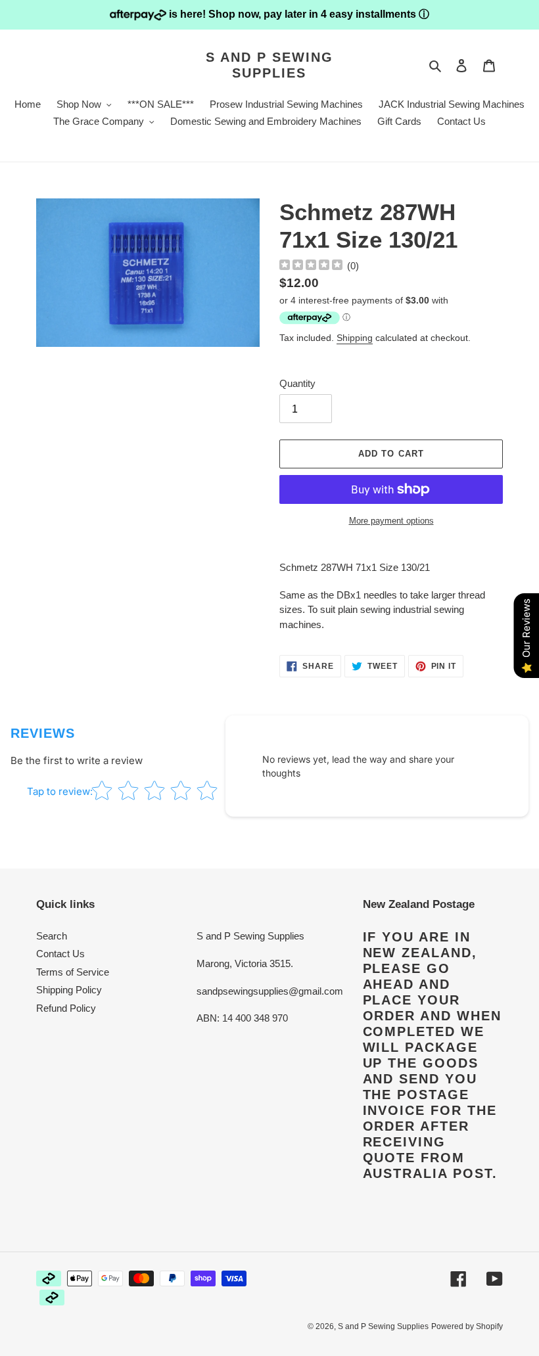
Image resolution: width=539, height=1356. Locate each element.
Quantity (297, 383)
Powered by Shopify (467, 1326)
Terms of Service (72, 972)
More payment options (391, 521)
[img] (310, 266)
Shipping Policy (69, 989)
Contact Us (60, 953)
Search (51, 935)
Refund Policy (66, 1008)
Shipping (355, 337)
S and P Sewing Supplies (269, 65)
